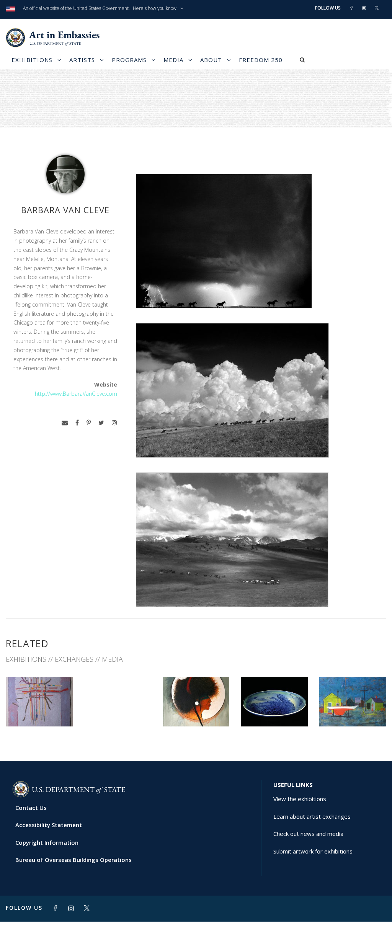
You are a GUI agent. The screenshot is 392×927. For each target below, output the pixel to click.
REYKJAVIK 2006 (274, 709)
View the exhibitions (299, 799)
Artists (82, 60)
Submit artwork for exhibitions (313, 851)
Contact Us (31, 807)
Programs (129, 60)
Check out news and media (308, 833)
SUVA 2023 (39, 709)
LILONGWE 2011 (195, 709)
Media (173, 60)
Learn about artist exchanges (312, 816)
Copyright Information (46, 842)
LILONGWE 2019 (106, 698)
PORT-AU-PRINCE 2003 (352, 709)
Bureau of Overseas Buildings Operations (73, 859)
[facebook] (77, 423)
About (211, 60)
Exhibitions (31, 60)
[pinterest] (89, 423)
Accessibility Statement (48, 825)
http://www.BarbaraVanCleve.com (76, 393)
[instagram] (114, 423)
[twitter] (101, 423)
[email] (65, 423)
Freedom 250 (261, 60)
